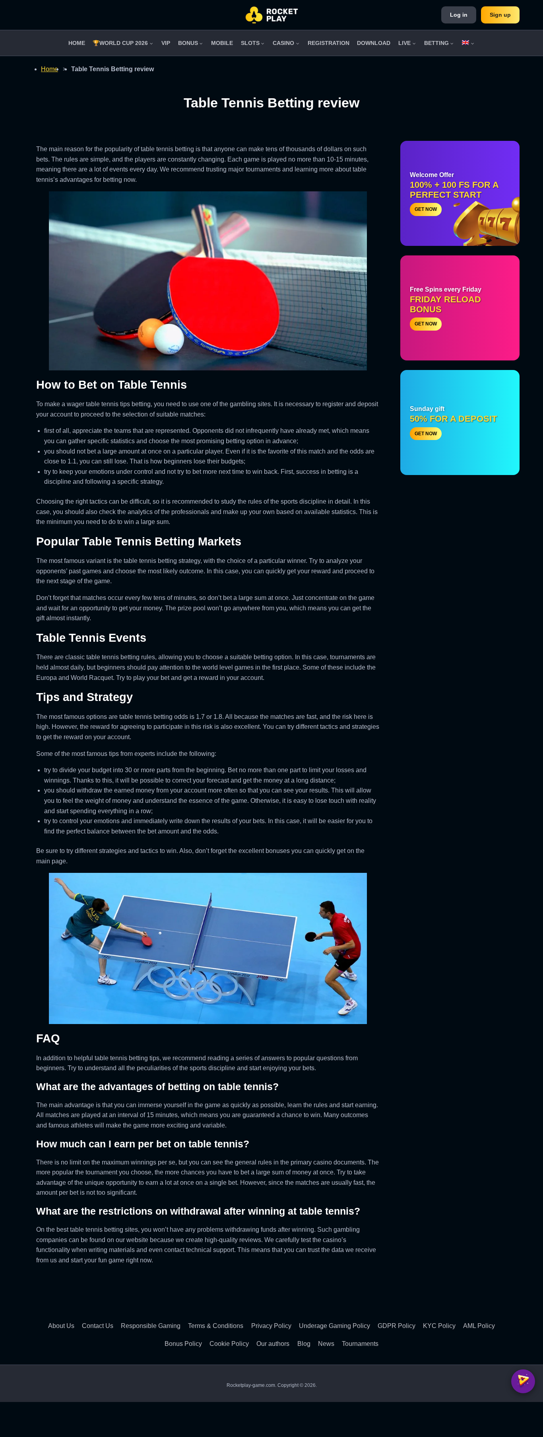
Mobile (222, 43)
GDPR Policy (396, 1325)
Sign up (500, 15)
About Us (61, 1325)
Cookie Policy (229, 1343)
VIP (165, 43)
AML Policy (479, 1325)
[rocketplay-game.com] (272, 14)
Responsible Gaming (150, 1325)
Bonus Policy (183, 1343)
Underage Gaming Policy (334, 1325)
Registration (328, 43)
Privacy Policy (271, 1325)
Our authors (272, 1343)
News (326, 1343)
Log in (458, 15)
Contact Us (97, 1325)
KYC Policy (439, 1325)
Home (76, 43)
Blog (303, 1343)
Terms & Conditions (215, 1325)
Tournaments (360, 1343)
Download (373, 43)
